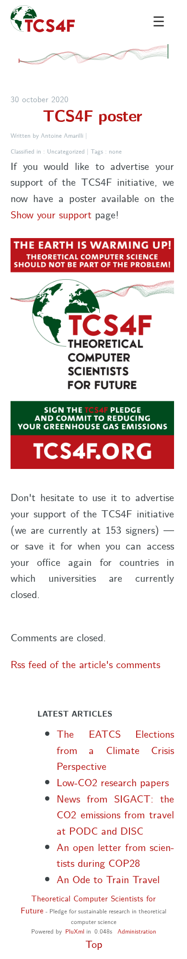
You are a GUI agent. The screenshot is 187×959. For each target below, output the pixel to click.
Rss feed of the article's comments (85, 663)
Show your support (53, 214)
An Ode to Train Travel (108, 879)
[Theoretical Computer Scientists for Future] (44, 18)
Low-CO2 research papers (113, 782)
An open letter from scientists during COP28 (115, 855)
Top (93, 943)
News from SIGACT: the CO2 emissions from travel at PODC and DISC (115, 814)
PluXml (74, 930)
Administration (136, 930)
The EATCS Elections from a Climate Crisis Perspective (115, 749)
